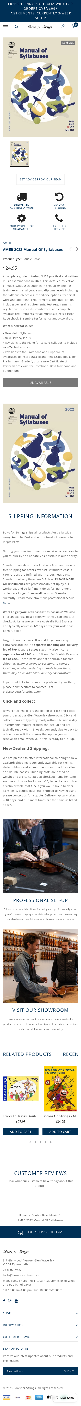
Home (23, 1215)
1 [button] (30, 1142)
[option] (40, 87)
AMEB (7, 243)
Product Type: (12, 259)
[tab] (30, 1054)
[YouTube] (16, 1300)
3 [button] (40, 1142)
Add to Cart (21, 1132)
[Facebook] (4, 1300)
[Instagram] (9, 1300)
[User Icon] (63, 27)
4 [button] (45, 1142)
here (6, 602)
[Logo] (40, 26)
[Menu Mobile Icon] (5, 26)
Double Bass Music (44, 1215)
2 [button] (35, 1142)
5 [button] (51, 1142)
